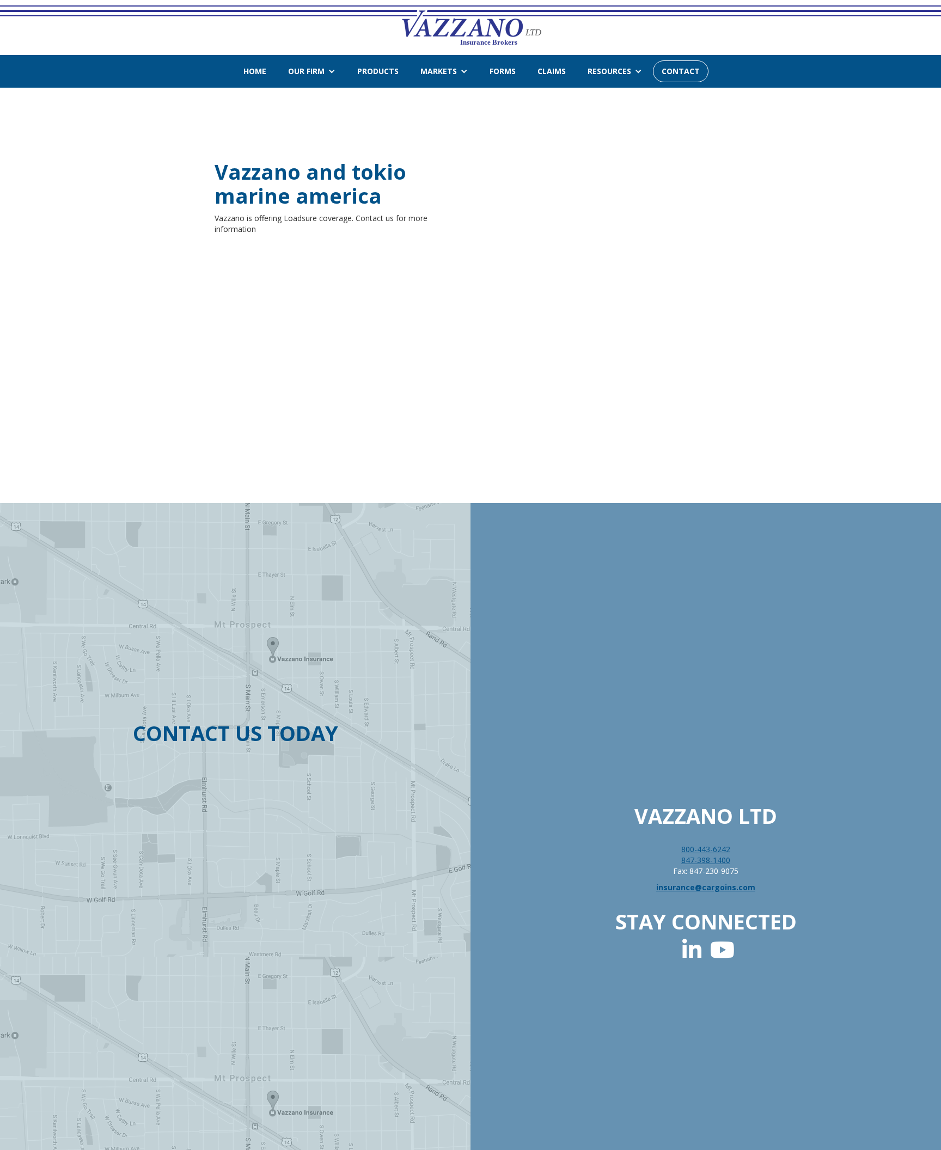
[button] (311, 71)
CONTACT (681, 71)
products (378, 71)
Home (254, 71)
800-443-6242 (705, 849)
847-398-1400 (705, 860)
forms (503, 71)
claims (551, 71)
